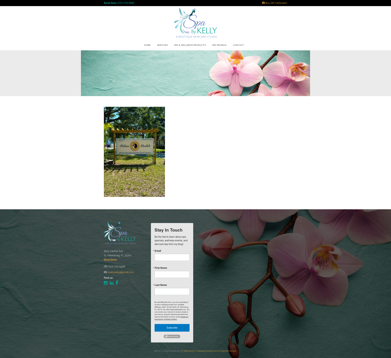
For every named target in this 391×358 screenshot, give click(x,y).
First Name (161, 268)
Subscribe (171, 327)
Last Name (161, 285)
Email (158, 251)
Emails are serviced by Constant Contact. (171, 317)
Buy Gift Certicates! (276, 3)
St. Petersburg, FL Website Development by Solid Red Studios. (209, 351)
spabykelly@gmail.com (121, 272)
